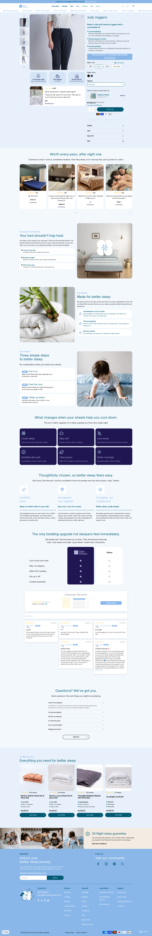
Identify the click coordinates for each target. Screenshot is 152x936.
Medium (98, 66)
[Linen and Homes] (23, 6)
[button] (75, 212)
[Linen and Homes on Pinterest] (45, 900)
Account (67, 915)
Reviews (67, 901)
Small (90, 66)
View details (33, 815)
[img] (30, 623)
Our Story (67, 892)
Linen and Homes (31, 932)
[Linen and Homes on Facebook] (38, 900)
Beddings (85, 892)
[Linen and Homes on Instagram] (42, 900)
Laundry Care (121, 897)
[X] (122, 864)
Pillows (84, 901)
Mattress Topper (87, 924)
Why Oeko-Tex (105, 904)
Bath (83, 915)
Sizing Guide (121, 892)
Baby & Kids (86, 920)
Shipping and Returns (124, 901)
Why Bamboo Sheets (107, 892)
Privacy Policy (69, 932)
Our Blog (67, 897)
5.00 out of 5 (45, 602)
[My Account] (128, 6)
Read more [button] (98, 670)
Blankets (85, 897)
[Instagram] (106, 864)
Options (90, 81)
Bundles (84, 906)
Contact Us (121, 906)
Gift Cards (67, 911)
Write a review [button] (111, 603)
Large (107, 66)
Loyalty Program (69, 906)
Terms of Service (81, 932)
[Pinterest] (114, 864)
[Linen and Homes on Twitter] (48, 900)
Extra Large (116, 66)
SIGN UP (55, 878)
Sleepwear (85, 911)
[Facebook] (98, 864)
